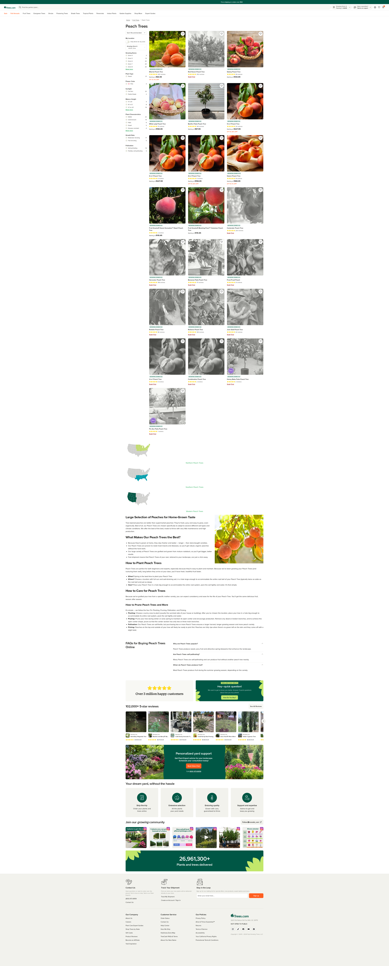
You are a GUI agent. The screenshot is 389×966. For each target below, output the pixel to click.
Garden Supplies (125, 13)
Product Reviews (131, 936)
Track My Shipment (168, 896)
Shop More (138, 13)
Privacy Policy (200, 918)
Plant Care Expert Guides (134, 925)
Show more (129, 69)
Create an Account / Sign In (171, 900)
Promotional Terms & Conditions (207, 940)
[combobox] (136, 33)
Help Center (165, 925)
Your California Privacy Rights (206, 936)
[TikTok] (238, 929)
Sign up (256, 896)
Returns (198, 925)
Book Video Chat (194, 766)
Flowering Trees (62, 13)
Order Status (165, 918)
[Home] (9, 7)
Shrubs (50, 13)
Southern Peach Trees (194, 487)
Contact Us (129, 902)
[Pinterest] (254, 929)
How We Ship (165, 929)
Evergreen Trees (39, 13)
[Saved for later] (183, 34)
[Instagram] (233, 929)
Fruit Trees (26, 13)
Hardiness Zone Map (168, 933)
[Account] (375, 7)
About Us (129, 918)
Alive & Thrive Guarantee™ (205, 922)
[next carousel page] (263, 721)
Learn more (208, 2)
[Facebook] (243, 929)
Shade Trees (75, 13)
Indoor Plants (111, 13)
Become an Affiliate (133, 940)
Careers (128, 922)
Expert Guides (150, 13)
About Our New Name (168, 940)
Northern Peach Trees (194, 463)
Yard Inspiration (131, 944)
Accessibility (200, 933)
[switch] (128, 42)
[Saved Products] (379, 7)
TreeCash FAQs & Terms (169, 936)
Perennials (100, 13)
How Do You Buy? (229, 697)
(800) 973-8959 (195, 771)
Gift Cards (129, 933)
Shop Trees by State (133, 929)
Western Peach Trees (194, 511)
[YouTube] (249, 929)
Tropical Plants (88, 13)
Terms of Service (201, 929)
